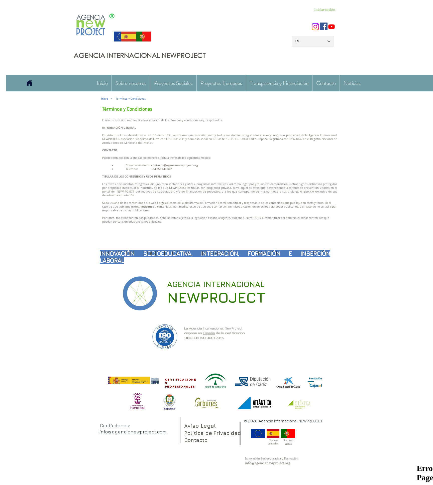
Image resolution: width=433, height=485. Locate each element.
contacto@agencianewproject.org (174, 165)
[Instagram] (315, 27)
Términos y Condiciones (131, 99)
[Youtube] (331, 26)
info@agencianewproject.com (133, 431)
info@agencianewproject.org (267, 462)
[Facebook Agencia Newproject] (324, 26)
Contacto (195, 440)
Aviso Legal (200, 426)
